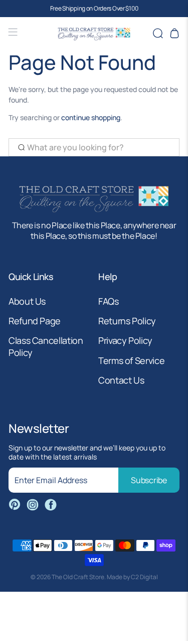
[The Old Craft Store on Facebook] (51, 505)
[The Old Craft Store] (94, 33)
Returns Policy (127, 321)
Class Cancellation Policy (46, 346)
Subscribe (148, 480)
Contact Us (121, 380)
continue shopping (90, 117)
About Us (27, 301)
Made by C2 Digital (132, 577)
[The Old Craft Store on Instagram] (33, 505)
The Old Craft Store (78, 577)
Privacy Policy (125, 340)
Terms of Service (131, 360)
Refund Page (35, 321)
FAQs (108, 301)
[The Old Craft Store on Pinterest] (15, 505)
